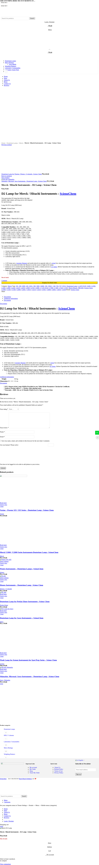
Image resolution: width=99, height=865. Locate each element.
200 (20, 286)
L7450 (66, 288)
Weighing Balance (9, 754)
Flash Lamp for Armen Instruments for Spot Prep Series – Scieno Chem (28, 660)
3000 (37, 286)
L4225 (18, 288)
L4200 (13, 288)
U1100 (8, 290)
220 (27, 286)
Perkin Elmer (4, 605)
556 (57, 286)
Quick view (3, 505)
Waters (2, 572)
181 (17, 286)
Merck (21, 143)
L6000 (37, 288)
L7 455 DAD (44, 288)
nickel (54, 263)
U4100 (64, 290)
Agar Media (12, 64)
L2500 (93, 286)
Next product (5, 177)
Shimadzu (7, 680)
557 (60, 286)
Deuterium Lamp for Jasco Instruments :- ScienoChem (21, 618)
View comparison (5, 864)
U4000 (49, 290)
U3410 (39, 290)
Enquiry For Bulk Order (49, 282)
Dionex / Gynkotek (6, 589)
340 (54, 286)
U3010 (28, 290)
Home (3, 143)
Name (2, 432)
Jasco (1, 622)
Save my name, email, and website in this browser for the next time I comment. (26, 441)
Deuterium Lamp (72, 286)
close (1, 684)
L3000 (3, 288)
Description (7, 297)
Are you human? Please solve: (9, 445)
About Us (57, 767)
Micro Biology (8, 748)
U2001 (23, 290)
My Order (33, 769)
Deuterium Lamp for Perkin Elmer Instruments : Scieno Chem (25, 602)
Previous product (6, 145)
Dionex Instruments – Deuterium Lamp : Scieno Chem (21, 585)
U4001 (54, 290)
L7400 (56, 288)
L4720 (32, 288)
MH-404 (80, 288)
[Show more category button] (6, 71)
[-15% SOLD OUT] (3, 576)
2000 (23, 286)
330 (46, 286)
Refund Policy (58, 769)
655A (64, 286)
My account (33, 767)
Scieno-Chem (88, 288)
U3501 (44, 290)
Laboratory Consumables (11, 741)
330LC (50, 286)
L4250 (23, 288)
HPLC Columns (9, 735)
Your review (4, 428)
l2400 (88, 286)
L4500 (28, 288)
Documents (7, 300)
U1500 (13, 290)
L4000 (8, 288)
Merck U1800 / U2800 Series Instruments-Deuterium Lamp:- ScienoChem (29, 552)
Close (1, 506)
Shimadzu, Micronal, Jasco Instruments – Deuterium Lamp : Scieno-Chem (29, 676)
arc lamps (54, 267)
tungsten (19, 263)
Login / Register (9, 821)
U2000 (18, 290)
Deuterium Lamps (12, 143)
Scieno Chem (75, 290)
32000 (42, 286)
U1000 (3, 290)
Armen (2, 664)
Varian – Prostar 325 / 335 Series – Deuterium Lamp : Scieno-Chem (27, 510)
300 (34, 286)
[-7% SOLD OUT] (5, 559)
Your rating (4, 409)
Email (2, 437)
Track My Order (35, 773)
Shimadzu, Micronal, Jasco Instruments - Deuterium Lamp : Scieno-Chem (24, 181)
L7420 (61, 288)
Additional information (11, 298)
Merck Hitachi (73, 288)
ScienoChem (68, 193)
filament (24, 263)
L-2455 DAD (82, 286)
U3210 (34, 290)
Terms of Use (58, 771)
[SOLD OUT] (13, 476)
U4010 (59, 290)
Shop (31, 771)
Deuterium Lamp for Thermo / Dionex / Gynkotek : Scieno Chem (21, 174)
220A (30, 286)
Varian (2, 514)
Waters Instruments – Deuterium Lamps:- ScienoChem (21, 569)
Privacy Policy (58, 773)
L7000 (51, 288)
